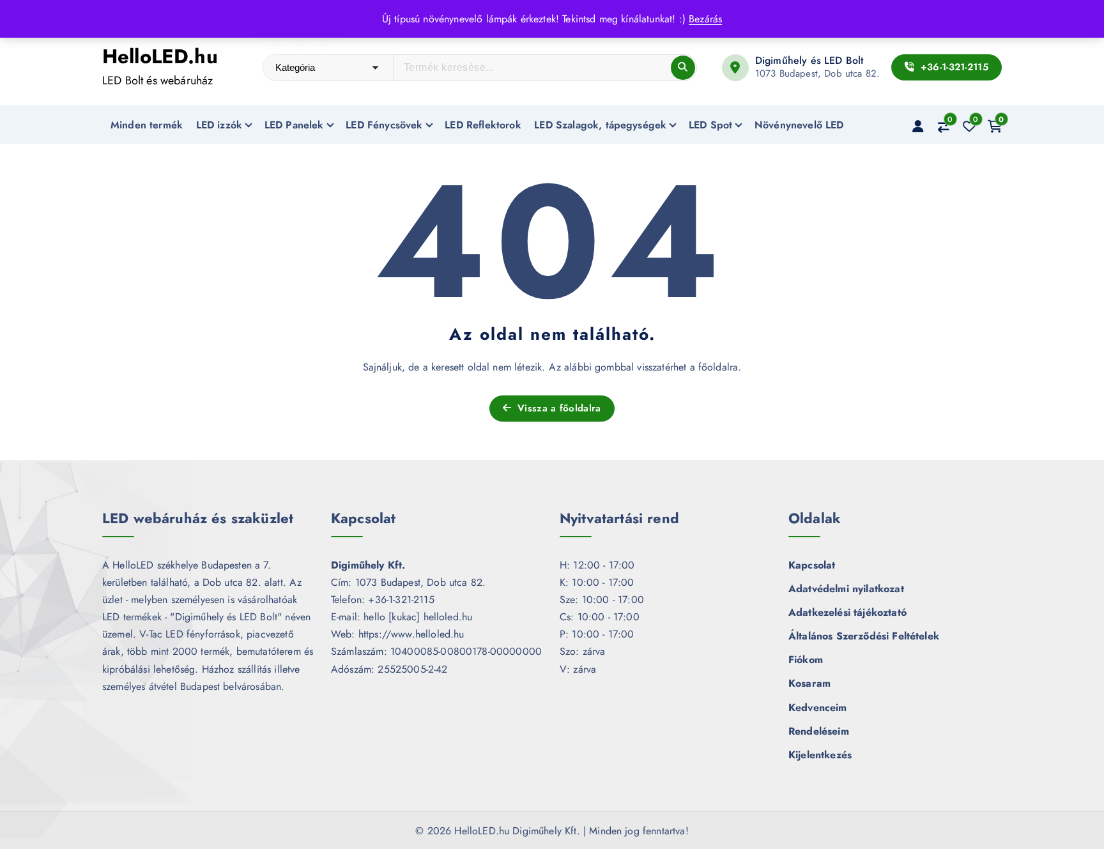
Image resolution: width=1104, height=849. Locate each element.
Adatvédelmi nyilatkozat (846, 588)
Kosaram (809, 683)
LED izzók (219, 125)
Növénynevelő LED (799, 125)
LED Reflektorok (483, 125)
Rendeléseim (818, 731)
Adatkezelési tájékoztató (847, 612)
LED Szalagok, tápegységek (600, 125)
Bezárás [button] (705, 18)
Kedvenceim (817, 707)
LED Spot (710, 125)
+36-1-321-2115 (952, 67)
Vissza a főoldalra (557, 408)
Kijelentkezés (820, 754)
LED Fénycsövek (384, 125)
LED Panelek (294, 125)
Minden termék (147, 125)
